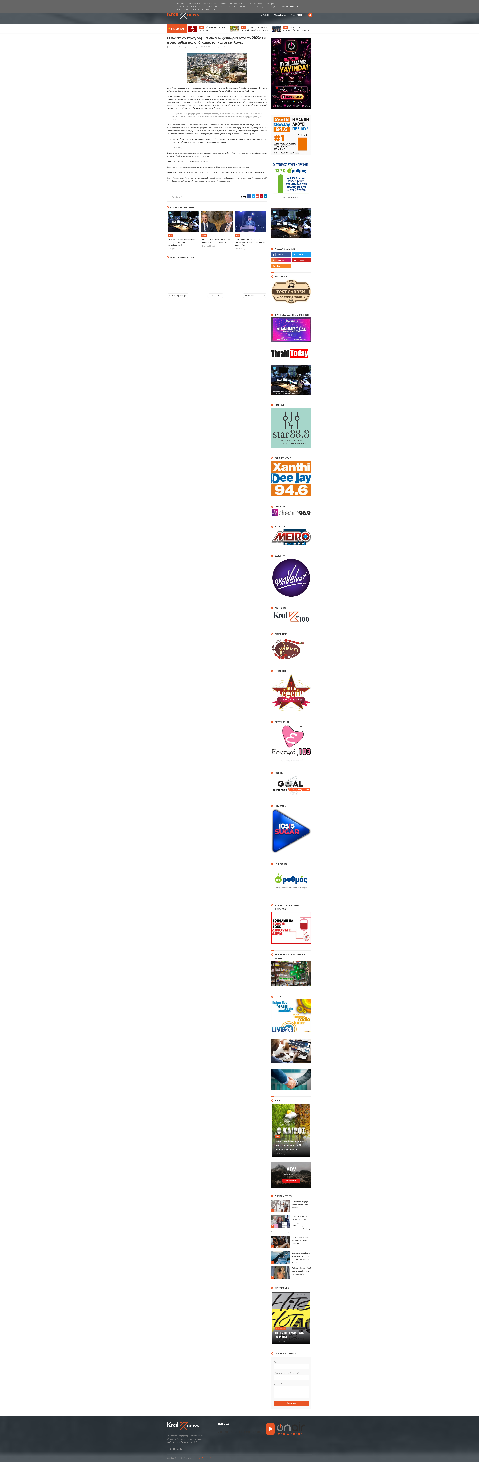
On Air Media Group (207, 1458)
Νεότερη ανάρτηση (179, 296)
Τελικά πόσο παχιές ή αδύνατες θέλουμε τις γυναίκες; (300, 1204)
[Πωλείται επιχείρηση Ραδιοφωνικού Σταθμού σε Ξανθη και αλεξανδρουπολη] (181, 242)
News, (184, 197)
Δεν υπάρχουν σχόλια (218, 47)
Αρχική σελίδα (216, 296)
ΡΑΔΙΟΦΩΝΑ (280, 15)
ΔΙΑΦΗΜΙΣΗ (296, 15)
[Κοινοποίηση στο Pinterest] (261, 196)
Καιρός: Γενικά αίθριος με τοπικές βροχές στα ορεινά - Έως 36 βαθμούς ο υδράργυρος (291, 1145)
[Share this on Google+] (257, 196)
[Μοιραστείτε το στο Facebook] (249, 196)
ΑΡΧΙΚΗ (265, 15)
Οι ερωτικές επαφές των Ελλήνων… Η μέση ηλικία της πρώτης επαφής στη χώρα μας (301, 1257)
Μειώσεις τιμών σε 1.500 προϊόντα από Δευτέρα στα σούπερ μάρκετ (213, 30)
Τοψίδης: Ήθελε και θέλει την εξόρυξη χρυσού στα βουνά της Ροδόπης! (215, 240)
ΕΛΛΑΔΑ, (176, 197)
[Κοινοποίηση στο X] (253, 196)
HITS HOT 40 (280, 1328)
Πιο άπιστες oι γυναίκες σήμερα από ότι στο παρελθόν (300, 1240)
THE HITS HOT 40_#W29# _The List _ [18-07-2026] (290, 1334)
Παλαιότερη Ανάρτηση (254, 296)
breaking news (177, 28)
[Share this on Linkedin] (265, 196)
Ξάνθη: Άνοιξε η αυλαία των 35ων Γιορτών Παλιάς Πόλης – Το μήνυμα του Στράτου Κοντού (250, 242)
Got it (300, 6)
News (286, 27)
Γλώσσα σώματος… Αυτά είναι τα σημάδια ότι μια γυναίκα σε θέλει (301, 1271)
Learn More (288, 6)
